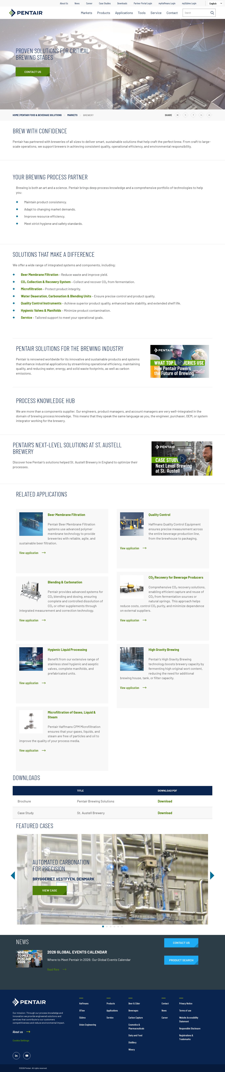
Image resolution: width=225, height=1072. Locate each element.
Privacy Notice (185, 1003)
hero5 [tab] (110, 926)
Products (103, 13)
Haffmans (83, 1003)
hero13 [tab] (122, 926)
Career (89, 3)
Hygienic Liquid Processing (67, 650)
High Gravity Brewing (164, 650)
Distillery (132, 1042)
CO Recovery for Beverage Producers (176, 577)
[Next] (211, 875)
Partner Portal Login (143, 3)
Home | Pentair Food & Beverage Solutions (37, 115)
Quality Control (159, 515)
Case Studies (105, 3)
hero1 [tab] (103, 926)
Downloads (122, 3)
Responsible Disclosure (189, 1028)
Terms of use (185, 1010)
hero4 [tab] (107, 926)
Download (165, 801)
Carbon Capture (135, 1017)
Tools (142, 13)
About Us (64, 3)
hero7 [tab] (118, 926)
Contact (172, 13)
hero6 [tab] (114, 926)
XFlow (82, 1010)
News (77, 3)
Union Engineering (87, 1024)
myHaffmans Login (167, 3)
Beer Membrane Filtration (66, 515)
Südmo (82, 1017)
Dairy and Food (135, 1035)
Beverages (133, 1010)
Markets (86, 13)
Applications (124, 13)
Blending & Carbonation (65, 582)
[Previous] (13, 875)
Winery (131, 1049)
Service (156, 13)
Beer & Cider (134, 1003)
